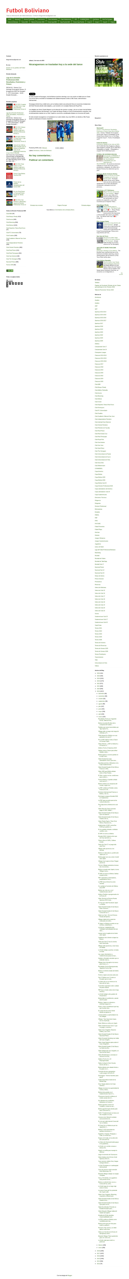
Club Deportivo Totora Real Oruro (15, 228)
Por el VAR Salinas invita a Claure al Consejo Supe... (108, 740)
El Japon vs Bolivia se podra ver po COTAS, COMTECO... (108, 924)
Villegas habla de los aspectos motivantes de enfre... (106, 920)
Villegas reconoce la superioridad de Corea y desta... (108, 1088)
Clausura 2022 (99, 375)
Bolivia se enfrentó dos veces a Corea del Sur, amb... (107, 1182)
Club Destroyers (99, 407)
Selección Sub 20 (100, 608)
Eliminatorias (98, 509)
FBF (76, 19)
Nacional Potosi (10, 262)
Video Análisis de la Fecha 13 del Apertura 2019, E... (107, 1157)
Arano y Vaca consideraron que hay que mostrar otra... (108, 1007)
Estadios (97, 512)
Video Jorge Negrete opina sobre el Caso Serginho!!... (108, 1043)
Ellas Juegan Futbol (103, 221)
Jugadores (98, 544)
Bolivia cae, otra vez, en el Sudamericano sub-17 (105, 891)
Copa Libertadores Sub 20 (102, 491)
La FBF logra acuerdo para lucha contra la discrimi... (107, 801)
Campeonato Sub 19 (101, 349)
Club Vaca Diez (99, 462)
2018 (98, 1251)
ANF (96, 306)
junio (99, 709)
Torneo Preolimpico (100, 654)
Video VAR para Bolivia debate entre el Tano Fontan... (107, 772)
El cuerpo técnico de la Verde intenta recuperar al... (106, 1011)
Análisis (97, 303)
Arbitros (97, 343)
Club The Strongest (107, 19)
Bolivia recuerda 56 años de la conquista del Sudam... (106, 723)
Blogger (70, 1275)
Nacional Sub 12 (99, 570)
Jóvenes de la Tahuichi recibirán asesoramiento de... (107, 1117)
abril (99, 714)
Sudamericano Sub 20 (101, 622)
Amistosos (36, 150)
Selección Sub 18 (100, 602)
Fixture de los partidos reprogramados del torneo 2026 (19, 184)
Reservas (97, 584)
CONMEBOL (98, 468)
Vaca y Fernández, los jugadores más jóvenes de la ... (107, 1178)
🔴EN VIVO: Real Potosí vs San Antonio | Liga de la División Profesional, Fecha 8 (19, 167)
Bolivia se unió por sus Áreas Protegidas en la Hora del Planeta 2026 (111, 177)
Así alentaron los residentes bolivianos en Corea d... (106, 1101)
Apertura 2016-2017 (100, 320)
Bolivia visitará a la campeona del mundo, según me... (107, 784)
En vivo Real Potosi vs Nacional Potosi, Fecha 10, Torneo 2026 (19, 194)
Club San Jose (99, 445)
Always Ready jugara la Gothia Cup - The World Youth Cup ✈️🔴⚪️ (111, 208)
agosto (100, 704)
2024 (98, 678)
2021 (98, 686)
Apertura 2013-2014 (100, 312)
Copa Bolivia (98, 474)
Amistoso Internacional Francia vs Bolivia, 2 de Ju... (108, 792)
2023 (98, 681)
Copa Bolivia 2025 (100, 477)
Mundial (97, 555)
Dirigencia (98, 500)
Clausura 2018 (99, 367)
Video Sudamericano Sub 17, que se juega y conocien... (107, 1026)
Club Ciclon (98, 401)
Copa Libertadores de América (103, 489)
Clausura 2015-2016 (100, 361)
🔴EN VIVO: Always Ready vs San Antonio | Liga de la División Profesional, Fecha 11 (19, 130)
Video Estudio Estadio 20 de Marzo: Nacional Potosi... (108, 1034)
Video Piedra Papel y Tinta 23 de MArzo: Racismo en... (107, 822)
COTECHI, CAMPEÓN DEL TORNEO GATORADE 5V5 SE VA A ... (108, 929)
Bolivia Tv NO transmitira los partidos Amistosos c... (106, 1130)
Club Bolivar (96, 19)
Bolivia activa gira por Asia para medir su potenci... (107, 1224)
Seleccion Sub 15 (100, 590)
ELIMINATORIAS (84, 19)
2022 (98, 683)
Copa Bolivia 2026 (100, 480)
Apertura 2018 (99, 326)
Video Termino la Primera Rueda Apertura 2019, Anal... (107, 899)
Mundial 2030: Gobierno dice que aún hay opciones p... (107, 837)
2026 (98, 673)
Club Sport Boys (99, 448)
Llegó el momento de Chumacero (107, 1154)
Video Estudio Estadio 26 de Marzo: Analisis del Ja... (108, 817)
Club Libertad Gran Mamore (103, 422)
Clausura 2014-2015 (100, 358)
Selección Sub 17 (100, 596)
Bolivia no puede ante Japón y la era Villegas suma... (108, 870)
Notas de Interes (99, 576)
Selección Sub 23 (100, 610)
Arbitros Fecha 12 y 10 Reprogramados (104, 1059)
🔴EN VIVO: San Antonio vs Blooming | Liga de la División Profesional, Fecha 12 (20, 202)
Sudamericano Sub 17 (101, 619)
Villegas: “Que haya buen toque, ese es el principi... (107, 1019)
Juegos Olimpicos (100, 538)
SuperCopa (98, 625)
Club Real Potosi (11, 250)
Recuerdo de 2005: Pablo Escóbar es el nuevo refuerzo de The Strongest (111, 239)
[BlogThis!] (58, 148)
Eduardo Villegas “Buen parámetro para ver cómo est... (108, 1236)
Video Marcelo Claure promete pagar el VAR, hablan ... (107, 809)
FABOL (97, 515)
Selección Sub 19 (100, 605)
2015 (98, 1258)
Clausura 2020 (99, 372)
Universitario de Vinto (101, 663)
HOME (9, 19)
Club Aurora (9, 219)
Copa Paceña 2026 (65, 22)
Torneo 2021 (98, 628)
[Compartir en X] (59, 148)
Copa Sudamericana (66, 19)
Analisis (97, 300)
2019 (98, 691)
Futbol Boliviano (27, 10)
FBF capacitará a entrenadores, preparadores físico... (107, 878)
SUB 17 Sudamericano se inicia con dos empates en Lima (108, 1113)
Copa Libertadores (52, 19)
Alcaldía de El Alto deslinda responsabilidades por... (106, 1216)
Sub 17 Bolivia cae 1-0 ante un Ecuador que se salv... (107, 978)
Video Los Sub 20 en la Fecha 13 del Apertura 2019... (107, 1232)
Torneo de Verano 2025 (101, 648)
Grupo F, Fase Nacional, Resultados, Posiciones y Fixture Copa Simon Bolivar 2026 (108, 131)
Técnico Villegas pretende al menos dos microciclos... (108, 866)
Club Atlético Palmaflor (104, 260)
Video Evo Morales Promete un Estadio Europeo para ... (107, 1207)
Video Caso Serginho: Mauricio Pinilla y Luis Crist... (107, 1030)
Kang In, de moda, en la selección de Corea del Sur (108, 1138)
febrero (100, 1245)
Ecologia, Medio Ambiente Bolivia (107, 174)
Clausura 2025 (99, 381)
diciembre (101, 693)
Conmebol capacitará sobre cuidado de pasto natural (108, 986)
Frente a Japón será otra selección (108, 975)
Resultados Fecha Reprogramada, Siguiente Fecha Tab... (108, 967)
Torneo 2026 (25, 22)
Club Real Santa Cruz (101, 433)
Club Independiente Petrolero (14, 243)
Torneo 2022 (98, 631)
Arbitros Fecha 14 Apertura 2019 (107, 748)
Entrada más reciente (36, 205)
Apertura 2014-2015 (100, 314)
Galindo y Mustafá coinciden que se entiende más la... (108, 959)
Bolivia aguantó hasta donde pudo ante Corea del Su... (107, 1109)
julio (99, 706)
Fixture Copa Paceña (78, 22)
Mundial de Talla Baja (101, 561)
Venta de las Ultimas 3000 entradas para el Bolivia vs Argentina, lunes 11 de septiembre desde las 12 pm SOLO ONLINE (16, 149)
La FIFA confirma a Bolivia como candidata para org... (107, 1220)
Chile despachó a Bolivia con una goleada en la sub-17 (107, 736)
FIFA (96, 520)
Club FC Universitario (12, 232)
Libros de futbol (99, 547)
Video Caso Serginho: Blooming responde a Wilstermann (107, 1195)
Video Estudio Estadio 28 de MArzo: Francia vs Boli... (108, 767)
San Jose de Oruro (102, 236)
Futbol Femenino (99, 526)
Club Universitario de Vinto (102, 460)
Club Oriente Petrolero (12, 247)
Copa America (41, 19)
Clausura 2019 (99, 370)
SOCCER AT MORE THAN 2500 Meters (106, 248)
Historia (97, 535)
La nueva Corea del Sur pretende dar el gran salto (107, 1191)
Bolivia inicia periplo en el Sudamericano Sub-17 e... (106, 1093)
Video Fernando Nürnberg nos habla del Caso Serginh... (108, 1039)
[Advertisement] (59, 38)
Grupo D (89, 22)
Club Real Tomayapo (12, 253)
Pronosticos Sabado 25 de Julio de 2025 (108, 144)
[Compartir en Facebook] (61, 148)
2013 (98, 1263)
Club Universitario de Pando (103, 454)
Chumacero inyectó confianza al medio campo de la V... (107, 1097)
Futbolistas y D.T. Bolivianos (105, 190)
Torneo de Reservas (100, 645)
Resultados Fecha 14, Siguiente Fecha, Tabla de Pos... (107, 719)
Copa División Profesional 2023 (104, 486)
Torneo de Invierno (100, 642)
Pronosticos (98, 581)
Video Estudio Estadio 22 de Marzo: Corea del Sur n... (108, 911)
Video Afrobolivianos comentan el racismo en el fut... (107, 1055)
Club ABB (9, 213)
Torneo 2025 (98, 637)
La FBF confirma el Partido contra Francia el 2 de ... (107, 788)
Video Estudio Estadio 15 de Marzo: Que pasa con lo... (108, 1203)
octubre (100, 698)
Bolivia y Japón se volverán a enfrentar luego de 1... (106, 1003)
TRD (96, 660)
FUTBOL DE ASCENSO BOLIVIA (107, 154)
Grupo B (105, 22)
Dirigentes (98, 503)
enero (100, 1247)
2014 (98, 1261)
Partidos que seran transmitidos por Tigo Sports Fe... (108, 728)
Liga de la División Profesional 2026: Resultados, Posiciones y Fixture (15, 114)
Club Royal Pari (99, 439)
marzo (100, 716)
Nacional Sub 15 (99, 573)
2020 (98, 688)
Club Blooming (10, 222)
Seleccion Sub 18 (100, 599)
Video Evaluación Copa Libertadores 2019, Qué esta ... (107, 759)
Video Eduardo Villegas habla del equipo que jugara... (107, 1211)
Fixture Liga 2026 (52, 22)
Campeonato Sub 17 (101, 346)
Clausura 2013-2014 (100, 355)
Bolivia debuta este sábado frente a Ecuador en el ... (108, 1068)
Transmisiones (99, 657)
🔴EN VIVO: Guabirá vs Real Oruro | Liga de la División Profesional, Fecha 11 (20, 107)
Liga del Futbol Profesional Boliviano (105, 549)
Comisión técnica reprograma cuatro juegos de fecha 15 (106, 1072)
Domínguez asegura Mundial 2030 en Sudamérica (108, 797)
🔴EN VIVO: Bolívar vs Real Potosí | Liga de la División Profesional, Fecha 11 (20, 139)
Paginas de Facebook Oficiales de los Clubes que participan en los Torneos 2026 (108, 286)
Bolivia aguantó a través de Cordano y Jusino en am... (106, 1105)
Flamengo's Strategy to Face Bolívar (107, 250)
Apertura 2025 (99, 341)
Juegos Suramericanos (101, 541)
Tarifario (97, 282)
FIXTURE (97, 523)
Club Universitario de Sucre (103, 457)
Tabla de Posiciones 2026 (37, 22)
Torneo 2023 (98, 634)
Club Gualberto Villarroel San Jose (16, 238)
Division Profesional (29, 19)
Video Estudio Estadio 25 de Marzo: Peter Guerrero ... (108, 907)
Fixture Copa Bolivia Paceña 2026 (19, 174)
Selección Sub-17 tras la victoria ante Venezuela (107, 942)
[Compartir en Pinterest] (63, 148)
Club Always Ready (11, 216)
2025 (98, 676)
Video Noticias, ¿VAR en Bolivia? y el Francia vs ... (108, 744)
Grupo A (113, 22)
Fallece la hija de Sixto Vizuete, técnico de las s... (107, 1063)
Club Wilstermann (100, 465)
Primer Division (99, 578)
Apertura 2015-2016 (100, 317)
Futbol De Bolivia (102, 143)
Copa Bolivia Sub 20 (100, 483)
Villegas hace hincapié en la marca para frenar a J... (108, 963)
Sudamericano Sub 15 (101, 616)
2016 (98, 1256)
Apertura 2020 (99, 332)
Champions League (100, 352)
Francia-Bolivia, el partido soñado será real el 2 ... (107, 780)
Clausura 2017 (99, 364)
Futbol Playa (98, 529)
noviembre (101, 696)
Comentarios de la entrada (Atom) (64, 210)
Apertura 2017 (99, 323)
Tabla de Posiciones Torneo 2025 (104, 290)
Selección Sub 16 (100, 593)
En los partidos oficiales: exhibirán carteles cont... (108, 830)
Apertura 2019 (99, 329)
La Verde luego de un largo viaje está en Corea (107, 1187)
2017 (98, 1253)
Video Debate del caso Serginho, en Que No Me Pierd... (108, 1051)
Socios (97, 613)
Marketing (98, 552)
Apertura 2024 (99, 338)
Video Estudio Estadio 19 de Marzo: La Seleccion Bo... (108, 1047)
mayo (100, 711)
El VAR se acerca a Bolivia (106, 833)
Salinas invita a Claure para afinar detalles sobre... (107, 751)
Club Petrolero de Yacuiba (102, 428)
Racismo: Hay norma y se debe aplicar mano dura (107, 1228)
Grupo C (97, 22)
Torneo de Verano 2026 (101, 651)
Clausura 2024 (99, 378)
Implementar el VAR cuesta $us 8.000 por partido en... (107, 826)
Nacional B (17, 19)
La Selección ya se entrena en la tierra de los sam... (107, 982)
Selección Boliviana (13, 22)
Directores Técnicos (100, 497)
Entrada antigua (86, 205)
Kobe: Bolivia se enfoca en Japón (107, 1023)
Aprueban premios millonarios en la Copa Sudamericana (108, 763)
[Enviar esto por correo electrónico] (56, 148)
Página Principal (62, 205)
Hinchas (97, 532)
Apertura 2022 (99, 335)
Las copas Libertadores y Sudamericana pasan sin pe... (107, 954)
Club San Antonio (11, 256)
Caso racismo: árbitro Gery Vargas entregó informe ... (108, 1162)
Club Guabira (10, 235)
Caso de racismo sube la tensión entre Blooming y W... (107, 1170)
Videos (97, 666)
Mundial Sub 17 (99, 564)
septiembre (101, 701)
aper (96, 309)
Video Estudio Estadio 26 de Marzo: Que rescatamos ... (108, 813)
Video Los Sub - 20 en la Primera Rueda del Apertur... (107, 915)
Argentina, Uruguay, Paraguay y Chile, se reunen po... (107, 1134)
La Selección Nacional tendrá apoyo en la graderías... (108, 1142)
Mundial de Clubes (100, 558)
